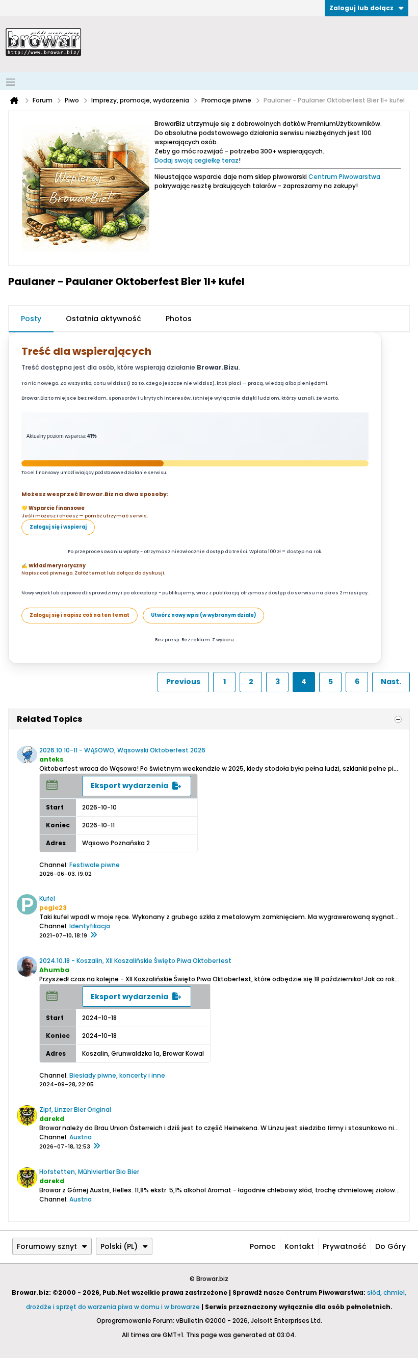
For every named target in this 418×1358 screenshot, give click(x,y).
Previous (183, 681)
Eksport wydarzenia (129, 785)
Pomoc (263, 1246)
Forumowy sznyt (47, 1246)
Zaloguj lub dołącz (361, 8)
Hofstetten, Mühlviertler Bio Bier (89, 1171)
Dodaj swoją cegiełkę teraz (196, 160)
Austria (80, 1137)
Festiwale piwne (94, 864)
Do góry (390, 1246)
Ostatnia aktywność (103, 319)
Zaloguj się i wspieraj (58, 527)
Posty (31, 319)
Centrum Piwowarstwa (344, 176)
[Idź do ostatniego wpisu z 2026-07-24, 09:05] (96, 1146)
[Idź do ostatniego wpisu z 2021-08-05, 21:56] (93, 935)
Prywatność (345, 1246)
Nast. (391, 681)
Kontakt (299, 1246)
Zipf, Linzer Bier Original (75, 1109)
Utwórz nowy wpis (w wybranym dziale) (203, 615)
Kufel (47, 898)
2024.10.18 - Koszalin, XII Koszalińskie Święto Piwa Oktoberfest (135, 960)
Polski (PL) (119, 1246)
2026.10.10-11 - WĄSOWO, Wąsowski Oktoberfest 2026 (122, 750)
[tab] (31, 319)
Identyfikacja (89, 926)
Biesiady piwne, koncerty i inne (117, 1075)
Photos (179, 319)
